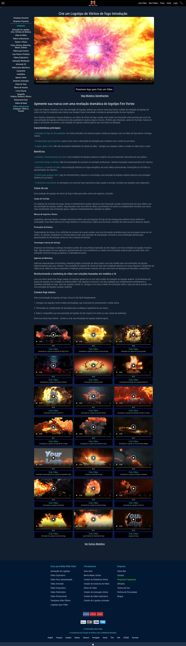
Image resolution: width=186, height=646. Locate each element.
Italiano (77, 638)
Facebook (86, 614)
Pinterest (93, 614)
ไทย (112, 638)
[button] (53, 336)
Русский (135, 638)
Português (96, 638)
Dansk (105, 638)
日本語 (126, 638)
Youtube (99, 614)
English (50, 638)
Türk (118, 638)
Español (68, 638)
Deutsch (86, 638)
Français (59, 638)
